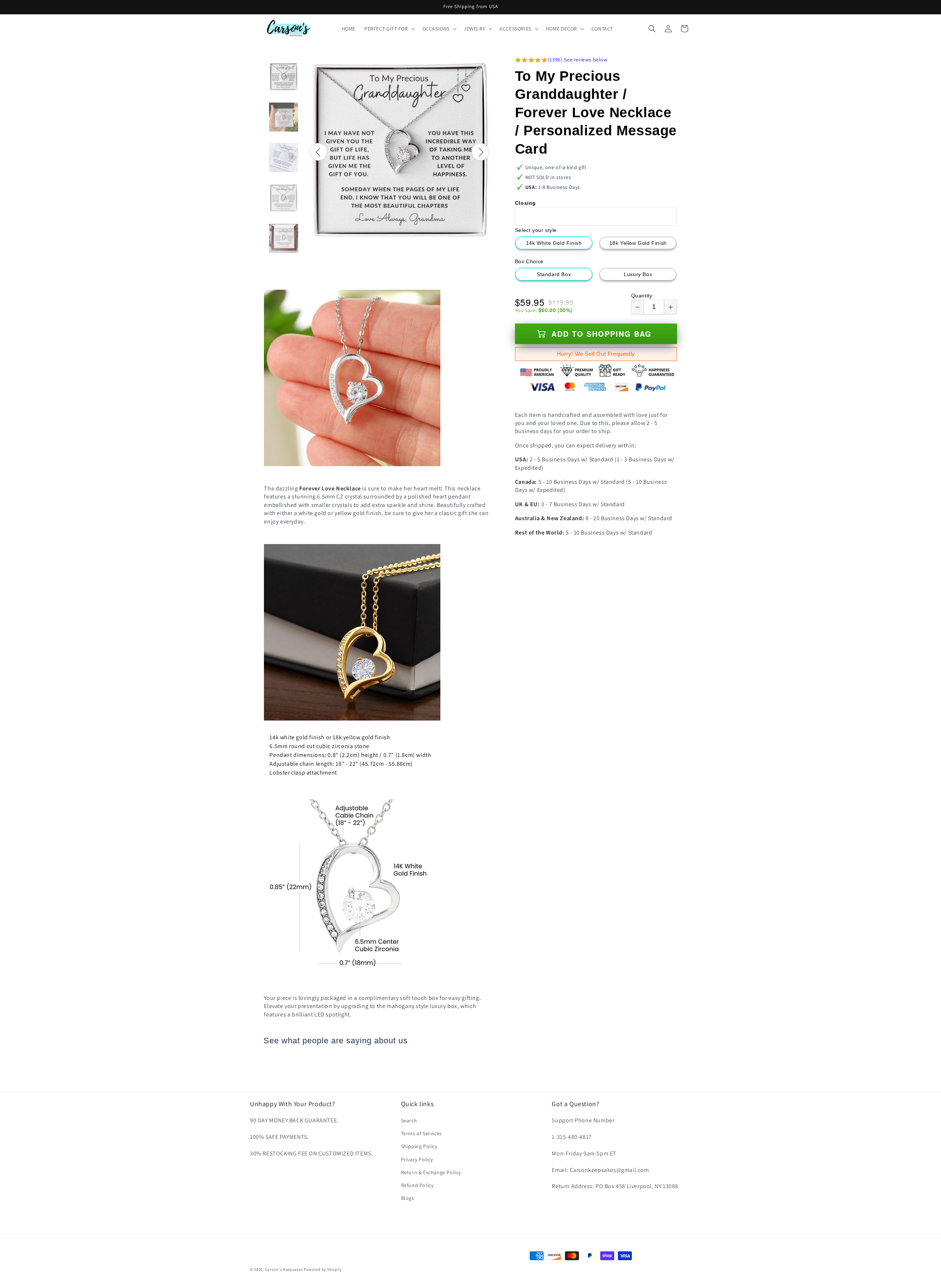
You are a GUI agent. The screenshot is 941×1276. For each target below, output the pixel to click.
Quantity (641, 296)
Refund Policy (417, 1185)
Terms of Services (421, 1133)
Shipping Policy (419, 1146)
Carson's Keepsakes (284, 1269)
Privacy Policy (417, 1159)
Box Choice (529, 261)
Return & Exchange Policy (431, 1172)
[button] (389, 28)
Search (409, 1120)
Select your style (536, 230)
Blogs (407, 1198)
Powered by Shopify (323, 1269)
